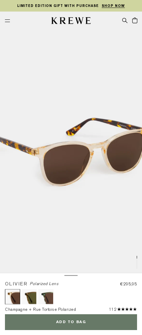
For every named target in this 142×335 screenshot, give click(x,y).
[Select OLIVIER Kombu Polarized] (29, 296)
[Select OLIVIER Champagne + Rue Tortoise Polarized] (12, 296)
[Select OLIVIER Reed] (45, 296)
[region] (71, 6)
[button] (124, 20)
